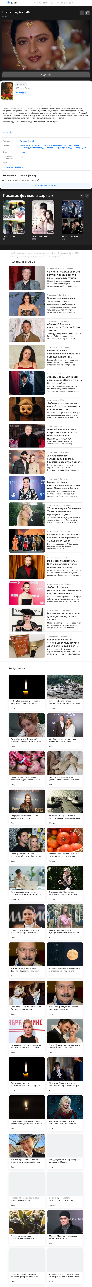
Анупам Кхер (44, 145)
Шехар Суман (80, 148)
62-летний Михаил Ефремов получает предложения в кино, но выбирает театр (63, 274)
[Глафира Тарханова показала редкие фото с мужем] (27, 807)
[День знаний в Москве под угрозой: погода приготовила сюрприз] (65, 884)
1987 (17, 88)
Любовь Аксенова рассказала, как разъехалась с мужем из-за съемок (64, 590)
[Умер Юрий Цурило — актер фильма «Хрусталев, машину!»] (27, 960)
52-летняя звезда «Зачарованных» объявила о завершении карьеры (63, 353)
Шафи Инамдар (67, 148)
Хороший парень (40, 236)
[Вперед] (87, 196)
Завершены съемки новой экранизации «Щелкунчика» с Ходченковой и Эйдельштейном (64, 380)
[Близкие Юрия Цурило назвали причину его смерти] (65, 999)
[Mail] (8, 3)
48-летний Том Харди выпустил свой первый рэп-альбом (63, 327)
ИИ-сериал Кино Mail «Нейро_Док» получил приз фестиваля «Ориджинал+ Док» (63, 643)
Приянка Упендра (38, 148)
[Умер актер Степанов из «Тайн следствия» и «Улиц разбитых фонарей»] (27, 1151)
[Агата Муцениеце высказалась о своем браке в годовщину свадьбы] (65, 1037)
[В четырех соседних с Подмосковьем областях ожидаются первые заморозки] (27, 1228)
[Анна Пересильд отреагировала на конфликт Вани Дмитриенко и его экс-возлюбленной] (65, 1266)
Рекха (22, 145)
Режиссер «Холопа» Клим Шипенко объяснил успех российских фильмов (62, 564)
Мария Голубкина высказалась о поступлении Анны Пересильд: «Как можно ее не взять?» (64, 485)
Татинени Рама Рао (28, 141)
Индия (22, 152)
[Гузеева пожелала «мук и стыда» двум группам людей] (27, 1190)
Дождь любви (9, 236)
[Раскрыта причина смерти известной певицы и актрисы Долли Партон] (65, 1113)
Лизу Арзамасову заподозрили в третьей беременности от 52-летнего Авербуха (64, 459)
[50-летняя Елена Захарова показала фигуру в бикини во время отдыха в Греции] (27, 1266)
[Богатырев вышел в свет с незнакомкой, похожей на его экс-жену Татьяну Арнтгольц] (27, 846)
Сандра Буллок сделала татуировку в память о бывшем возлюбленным (61, 301)
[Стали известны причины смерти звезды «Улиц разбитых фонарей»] (27, 1113)
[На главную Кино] (13, 3)
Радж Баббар (31, 145)
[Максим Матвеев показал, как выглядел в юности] (65, 1228)
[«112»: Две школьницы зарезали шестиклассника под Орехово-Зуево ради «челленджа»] (27, 693)
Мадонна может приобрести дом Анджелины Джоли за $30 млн (63, 616)
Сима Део (67, 145)
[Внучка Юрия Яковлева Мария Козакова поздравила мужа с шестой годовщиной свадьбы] (27, 922)
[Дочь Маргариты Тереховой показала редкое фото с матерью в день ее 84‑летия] (27, 731)
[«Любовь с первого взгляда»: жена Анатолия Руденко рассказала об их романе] (65, 731)
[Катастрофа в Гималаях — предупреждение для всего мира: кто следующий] (65, 693)
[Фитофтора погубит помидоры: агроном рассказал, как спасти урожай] (65, 846)
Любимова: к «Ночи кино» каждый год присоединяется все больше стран (63, 406)
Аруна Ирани (56, 145)
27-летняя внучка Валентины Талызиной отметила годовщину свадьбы (64, 511)
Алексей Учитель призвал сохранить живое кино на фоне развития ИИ (62, 432)
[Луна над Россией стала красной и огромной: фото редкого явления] (65, 960)
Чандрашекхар (52, 148)
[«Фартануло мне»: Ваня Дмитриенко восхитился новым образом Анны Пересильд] (65, 922)
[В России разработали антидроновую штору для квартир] (65, 1190)
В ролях (6, 145)
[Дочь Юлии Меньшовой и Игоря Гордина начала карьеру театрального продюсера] (27, 999)
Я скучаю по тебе (70, 236)
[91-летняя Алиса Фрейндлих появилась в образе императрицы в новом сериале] (65, 1075)
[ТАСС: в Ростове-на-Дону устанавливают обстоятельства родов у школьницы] (65, 769)
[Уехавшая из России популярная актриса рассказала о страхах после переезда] (27, 1037)
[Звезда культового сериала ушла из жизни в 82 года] (65, 1151)
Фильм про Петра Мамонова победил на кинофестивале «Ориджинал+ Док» (63, 537)
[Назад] (82, 196)
